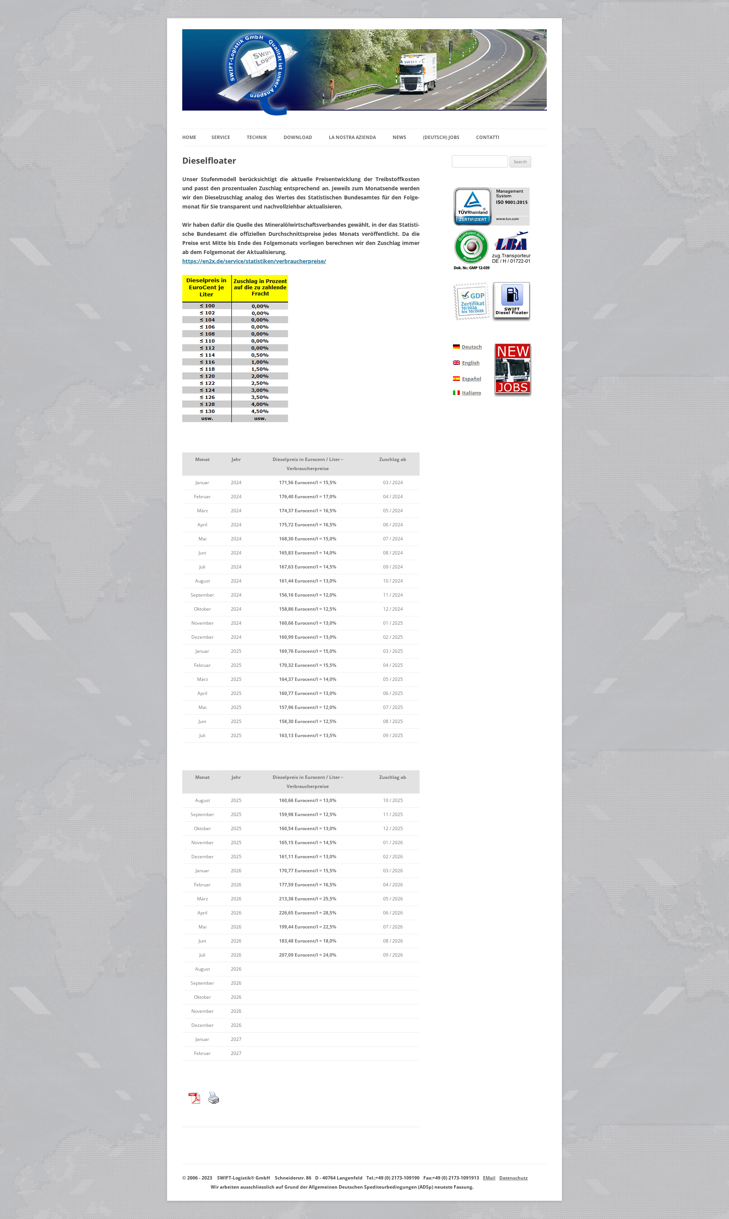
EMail (489, 1178)
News (399, 137)
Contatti (487, 137)
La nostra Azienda (352, 137)
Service (220, 137)
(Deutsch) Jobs (441, 137)
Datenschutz (513, 1178)
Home (189, 137)
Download (298, 137)
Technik (257, 137)
